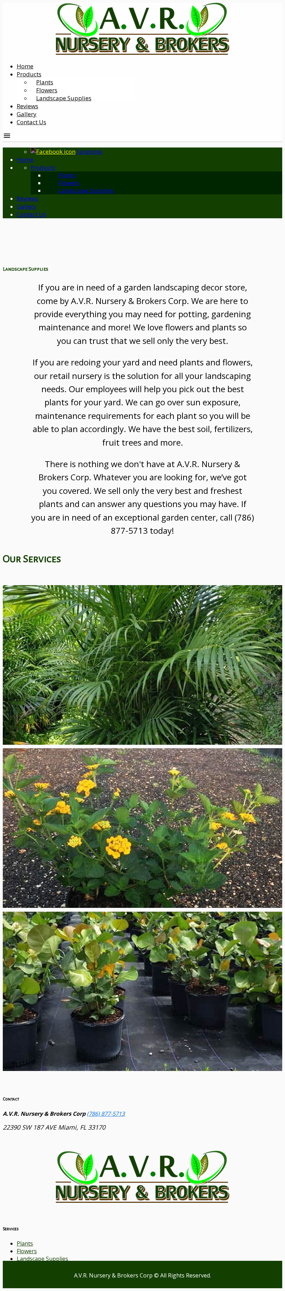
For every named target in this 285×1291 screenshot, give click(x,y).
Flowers (69, 183)
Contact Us (31, 122)
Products (29, 74)
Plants (66, 175)
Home (25, 66)
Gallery (26, 114)
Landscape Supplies (63, 98)
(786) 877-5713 (106, 1113)
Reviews (27, 106)
